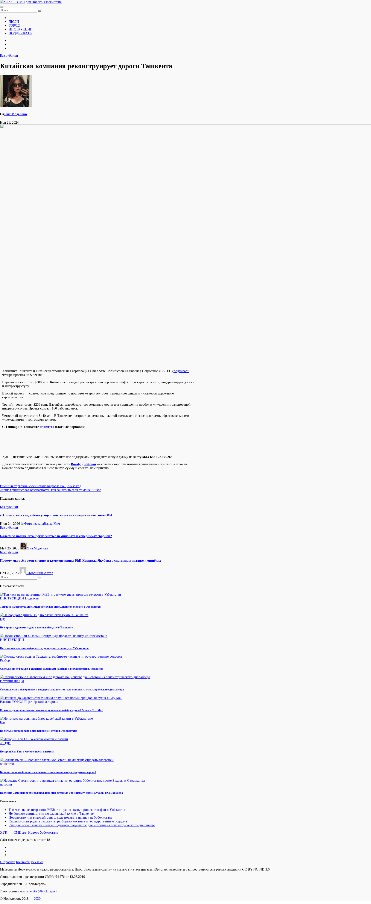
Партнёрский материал (41, 702)
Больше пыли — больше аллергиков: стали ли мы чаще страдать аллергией (48, 772)
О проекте (7, 862)
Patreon (90, 464)
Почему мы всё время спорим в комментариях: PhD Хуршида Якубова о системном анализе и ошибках (80, 560)
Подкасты (32, 598)
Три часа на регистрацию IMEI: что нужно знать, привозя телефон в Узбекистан (50, 606)
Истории (7, 681)
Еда (2, 619)
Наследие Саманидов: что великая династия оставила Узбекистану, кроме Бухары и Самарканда (61, 792)
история (6, 784)
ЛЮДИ (14, 21)
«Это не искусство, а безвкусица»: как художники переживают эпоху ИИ (56, 515)
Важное (6, 702)
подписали (181, 371)
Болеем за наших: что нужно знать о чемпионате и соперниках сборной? (56, 536)
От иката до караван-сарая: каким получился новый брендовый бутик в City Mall (51, 710)
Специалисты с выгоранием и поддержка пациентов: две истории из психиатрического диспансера (62, 689)
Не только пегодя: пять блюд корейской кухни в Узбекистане (38, 730)
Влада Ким (52, 523)
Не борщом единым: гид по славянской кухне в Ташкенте (36, 627)
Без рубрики (9, 55)
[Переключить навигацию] (1, 7)
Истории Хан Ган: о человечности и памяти (27, 751)
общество (7, 764)
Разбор (5, 660)
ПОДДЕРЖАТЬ (20, 33)
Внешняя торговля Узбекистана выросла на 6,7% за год (40, 486)
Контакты (23, 862)
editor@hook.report (43, 891)
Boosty (76, 464)
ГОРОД (14, 25)
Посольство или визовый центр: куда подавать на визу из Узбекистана (44, 648)
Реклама (37, 862)
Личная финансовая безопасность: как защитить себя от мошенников (50, 490)
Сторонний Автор (39, 573)
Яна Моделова (15, 114)
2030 (37, 898)
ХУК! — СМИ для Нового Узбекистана (29, 832)
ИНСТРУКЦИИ (21, 29)
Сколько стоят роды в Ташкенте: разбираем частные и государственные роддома (51, 668)
